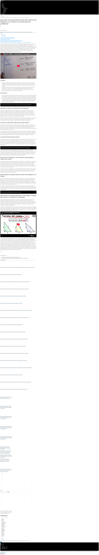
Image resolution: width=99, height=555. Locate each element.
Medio (3, 528)
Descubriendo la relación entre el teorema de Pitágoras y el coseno (10, 41)
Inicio (2, 3)
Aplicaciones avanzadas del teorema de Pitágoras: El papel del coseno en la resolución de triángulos (15, 42)
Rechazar (2, 553)
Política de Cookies (4, 548)
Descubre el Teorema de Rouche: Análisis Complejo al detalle (10, 257)
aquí (8, 513)
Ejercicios (4, 11)
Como (3, 520)
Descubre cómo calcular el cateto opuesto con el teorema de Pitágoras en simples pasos (15, 258)
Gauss (3, 6)
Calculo (3, 519)
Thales (3, 535)
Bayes (3, 518)
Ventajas (3, 34)
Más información (2, 552)
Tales (2, 4)
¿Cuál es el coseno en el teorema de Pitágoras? (7, 37)
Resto (3, 531)
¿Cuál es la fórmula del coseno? (5, 39)
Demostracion (5, 8)
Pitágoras (3, 529)
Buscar (1, 490)
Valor (2, 536)
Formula (4, 12)
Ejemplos (4, 10)
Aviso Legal (3, 547)
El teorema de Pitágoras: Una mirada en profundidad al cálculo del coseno (11, 40)
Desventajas (4, 35)
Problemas (3, 7)
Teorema (3, 534)
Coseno (3, 5)
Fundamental (4, 526)
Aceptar (4, 553)
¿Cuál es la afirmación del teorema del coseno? (7, 38)
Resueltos (4, 9)
